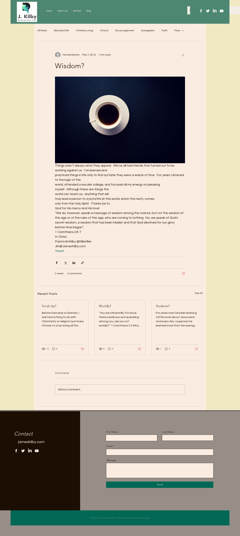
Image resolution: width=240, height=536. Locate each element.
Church (104, 30)
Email (109, 446)
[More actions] (183, 55)
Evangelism (148, 30)
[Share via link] (82, 262)
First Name (112, 432)
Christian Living (84, 30)
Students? (163, 306)
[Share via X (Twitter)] (65, 262)
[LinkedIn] (214, 11)
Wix (148, 518)
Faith (164, 30)
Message (111, 460)
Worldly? (105, 306)
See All (199, 293)
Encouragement (124, 30)
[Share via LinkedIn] (74, 262)
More (177, 30)
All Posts (42, 30)
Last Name (168, 432)
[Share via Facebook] (56, 262)
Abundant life (61, 30)
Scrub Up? (49, 306)
